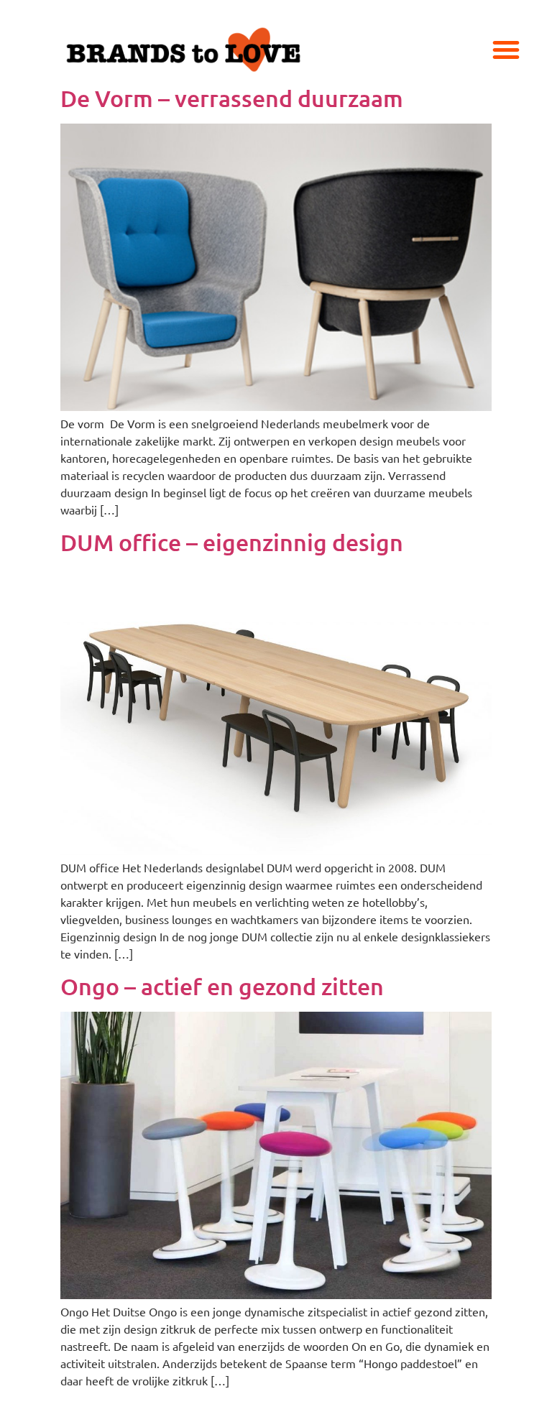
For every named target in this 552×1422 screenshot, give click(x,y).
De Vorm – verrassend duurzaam (231, 98)
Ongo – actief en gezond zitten (222, 986)
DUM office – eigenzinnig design (231, 542)
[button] (506, 49)
